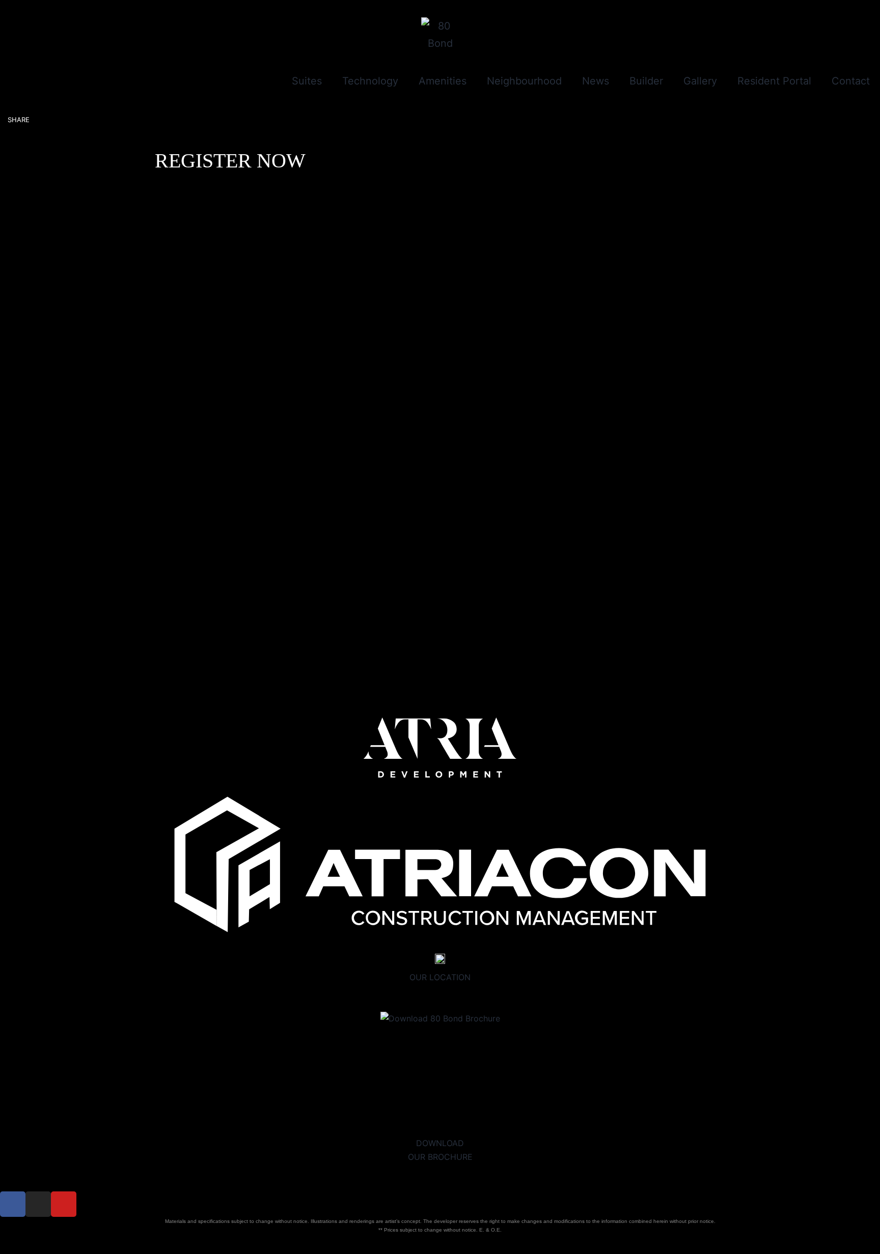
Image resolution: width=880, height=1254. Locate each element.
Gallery (700, 81)
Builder (646, 81)
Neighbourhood (524, 81)
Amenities (442, 81)
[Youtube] (63, 1204)
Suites (307, 81)
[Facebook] (12, 1204)
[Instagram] (38, 1204)
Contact (851, 81)
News (595, 81)
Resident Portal (774, 81)
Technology (370, 81)
